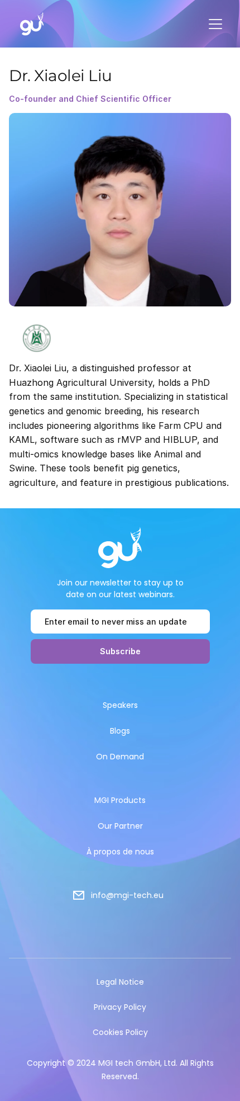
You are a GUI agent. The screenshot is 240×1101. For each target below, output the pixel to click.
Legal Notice (120, 981)
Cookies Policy (120, 1032)
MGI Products (120, 800)
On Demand (120, 756)
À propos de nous (120, 851)
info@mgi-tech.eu (127, 895)
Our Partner (120, 825)
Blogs (120, 730)
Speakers (120, 705)
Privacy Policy (120, 1007)
